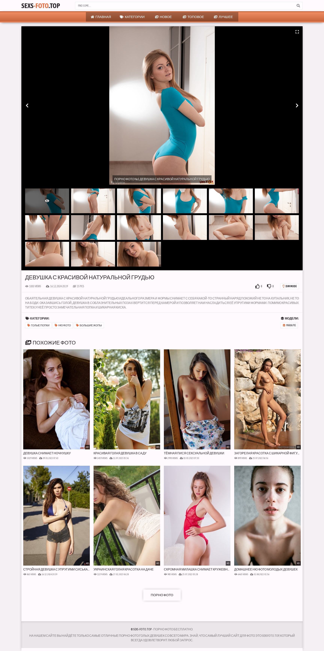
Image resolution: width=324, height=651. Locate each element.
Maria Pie (291, 325)
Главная (103, 17)
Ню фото (64, 325)
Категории (134, 17)
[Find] (298, 5)
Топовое (195, 17)
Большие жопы (91, 325)
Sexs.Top (40, 5)
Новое (165, 17)
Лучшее (225, 17)
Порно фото (162, 595)
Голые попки (40, 325)
